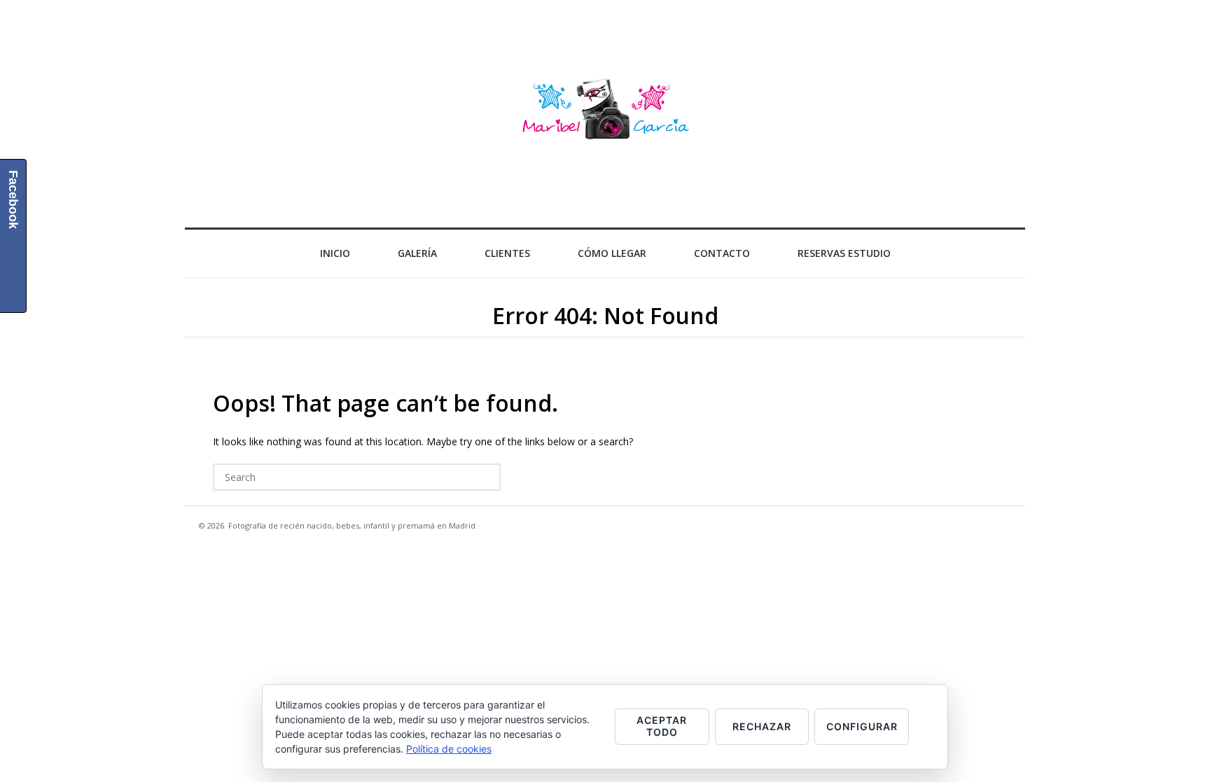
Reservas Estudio (844, 253)
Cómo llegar (612, 253)
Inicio (335, 253)
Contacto (722, 253)
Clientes (507, 253)
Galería (417, 253)
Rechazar (761, 726)
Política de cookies (449, 749)
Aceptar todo (662, 726)
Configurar (862, 726)
